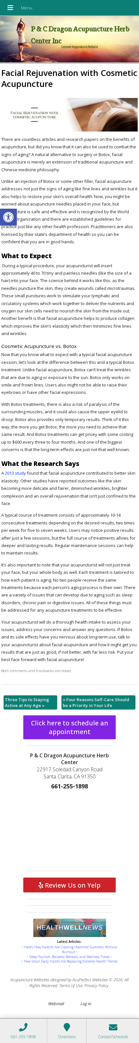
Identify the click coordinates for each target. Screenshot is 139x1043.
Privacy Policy (96, 985)
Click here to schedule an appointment (69, 727)
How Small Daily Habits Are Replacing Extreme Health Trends (70, 961)
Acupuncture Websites (29, 980)
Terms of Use (70, 985)
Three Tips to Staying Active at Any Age (27, 702)
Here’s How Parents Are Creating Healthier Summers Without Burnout (70, 949)
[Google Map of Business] (69, 828)
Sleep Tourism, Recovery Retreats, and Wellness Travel (69, 956)
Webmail (56, 1003)
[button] (8, 217)
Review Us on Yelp (72, 885)
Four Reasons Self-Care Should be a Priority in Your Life (96, 702)
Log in (85, 1003)
